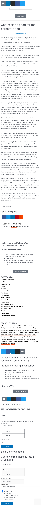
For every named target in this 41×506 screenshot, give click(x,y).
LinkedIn (3, 286)
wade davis (35, 341)
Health (33, 334)
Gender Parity (27, 334)
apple (10, 325)
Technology (4, 341)
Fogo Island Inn (9, 334)
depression (4, 332)
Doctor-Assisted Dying (13, 332)
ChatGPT (19, 328)
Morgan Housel (24, 337)
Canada (9, 328)
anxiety (6, 325)
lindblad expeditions (14, 337)
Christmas (25, 328)
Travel (3, 311)
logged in (14, 226)
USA (30, 341)
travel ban (20, 341)
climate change (32, 328)
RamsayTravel (5, 302)
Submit (7, 446)
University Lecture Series (8, 315)
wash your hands (5, 343)
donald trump (23, 332)
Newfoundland (32, 337)
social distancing (31, 339)
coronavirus (12, 330)
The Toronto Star (6, 308)
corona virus (4, 330)
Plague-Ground (5, 295)
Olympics (3, 339)
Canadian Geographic (7, 279)
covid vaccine (33, 330)
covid (17, 330)
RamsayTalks (5, 300)
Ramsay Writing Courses (11, 495)
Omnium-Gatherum (7, 291)
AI (2, 325)
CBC (14, 328)
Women (13, 343)
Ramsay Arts (7, 493)
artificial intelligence (18, 325)
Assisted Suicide (31, 325)
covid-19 (22, 330)
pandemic (9, 339)
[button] (20, 20)
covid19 (27, 330)
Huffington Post (5, 284)
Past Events (4, 293)
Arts (25, 325)
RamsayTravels (8, 499)
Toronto (10, 341)
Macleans (3, 288)
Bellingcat (3, 328)
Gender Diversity (18, 334)
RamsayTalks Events (10, 497)
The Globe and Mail (20, 33)
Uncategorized (5, 313)
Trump (26, 341)
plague (15, 339)
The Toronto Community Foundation (12, 306)
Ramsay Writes (5, 297)
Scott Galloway (21, 339)
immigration (4, 337)
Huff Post (4, 282)
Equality (31, 332)
